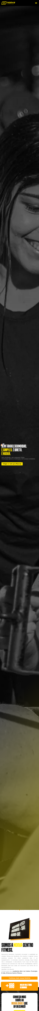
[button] (36, 3)
